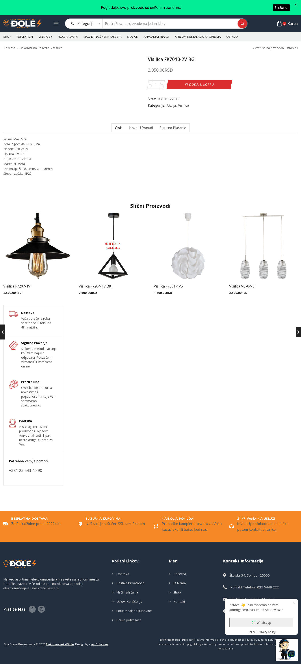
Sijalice (132, 37)
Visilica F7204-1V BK (95, 286)
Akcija (171, 105)
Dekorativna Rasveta (34, 48)
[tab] (118, 127)
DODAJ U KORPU (201, 84)
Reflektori (25, 37)
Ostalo (232, 37)
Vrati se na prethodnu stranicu (276, 48)
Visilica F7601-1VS (168, 286)
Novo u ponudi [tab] (141, 128)
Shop (7, 37)
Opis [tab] (119, 128)
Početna (9, 48)
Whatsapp (264, 622)
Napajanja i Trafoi (156, 37)
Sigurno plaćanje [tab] (173, 128)
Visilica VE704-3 (242, 286)
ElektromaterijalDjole (60, 644)
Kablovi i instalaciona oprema (198, 37)
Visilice (57, 48)
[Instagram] (41, 609)
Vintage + (45, 37)
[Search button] (242, 23)
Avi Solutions (99, 644)
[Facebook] (32, 609)
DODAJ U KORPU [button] (37, 273)
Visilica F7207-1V (16, 286)
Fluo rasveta (68, 37)
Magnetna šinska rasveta (102, 37)
